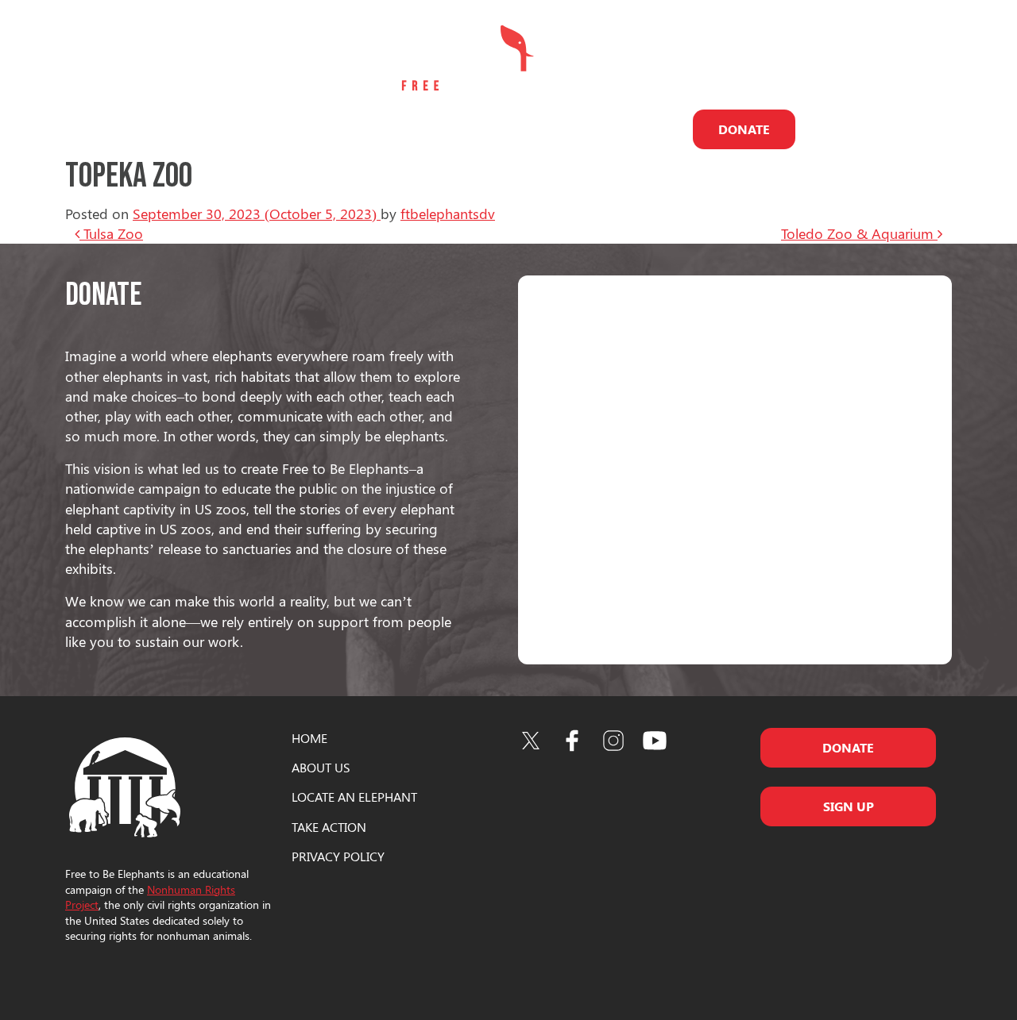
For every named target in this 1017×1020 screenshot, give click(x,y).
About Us (257, 129)
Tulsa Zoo (111, 233)
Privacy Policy (338, 856)
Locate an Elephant (375, 129)
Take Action (636, 129)
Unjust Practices (518, 129)
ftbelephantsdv (447, 213)
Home (309, 737)
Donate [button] (848, 747)
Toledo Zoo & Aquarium (859, 233)
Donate (744, 129)
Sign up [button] (848, 806)
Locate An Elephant (354, 796)
